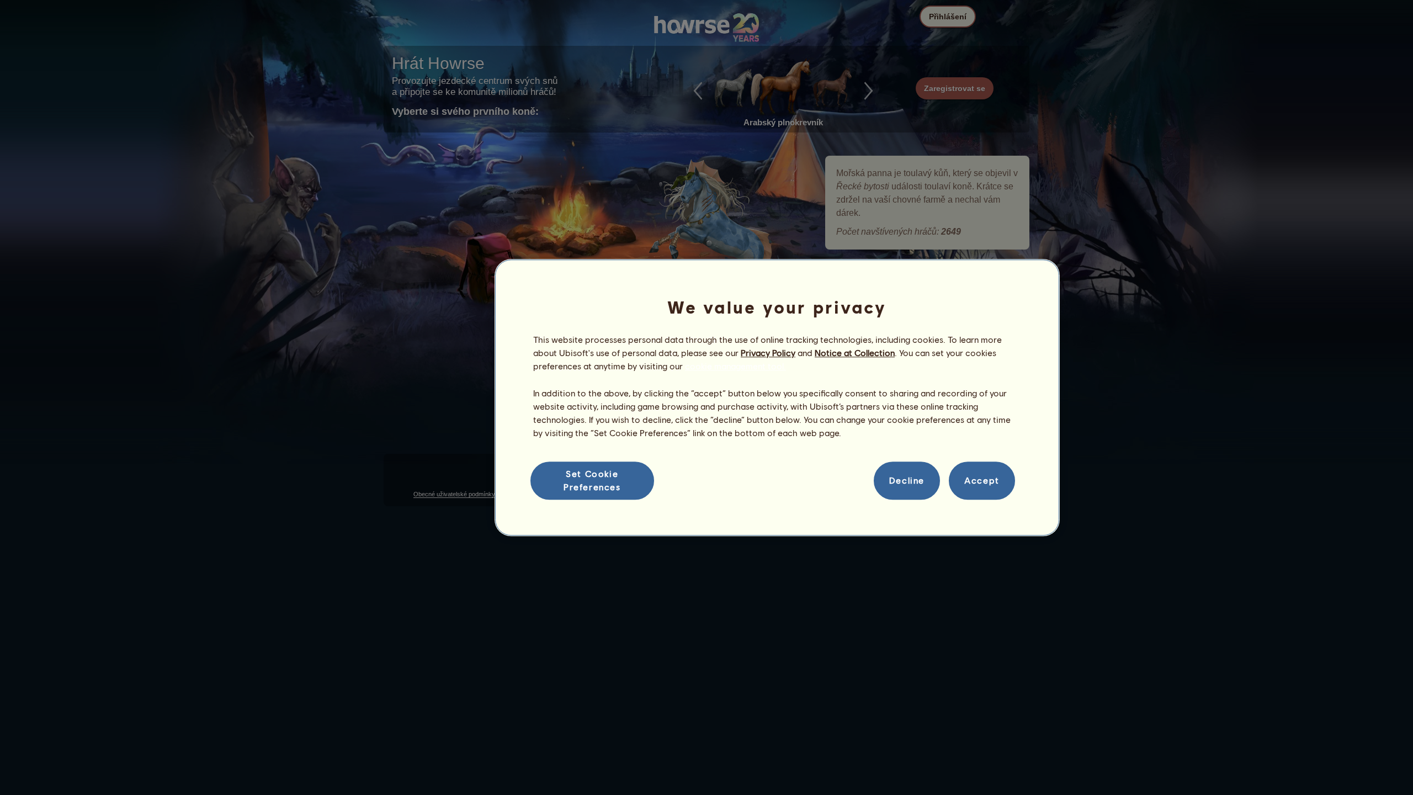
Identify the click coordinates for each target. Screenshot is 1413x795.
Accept (982, 480)
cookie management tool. (735, 366)
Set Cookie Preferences (592, 480)
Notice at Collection (855, 352)
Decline (907, 480)
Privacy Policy (768, 352)
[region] (777, 397)
